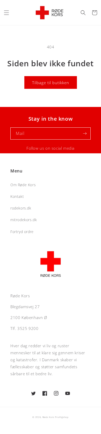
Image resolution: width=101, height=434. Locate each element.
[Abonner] (84, 133)
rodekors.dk (20, 208)
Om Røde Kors (23, 184)
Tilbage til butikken (50, 82)
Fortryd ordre (22, 231)
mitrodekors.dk (23, 219)
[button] (6, 12)
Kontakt (17, 196)
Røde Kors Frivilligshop (55, 417)
